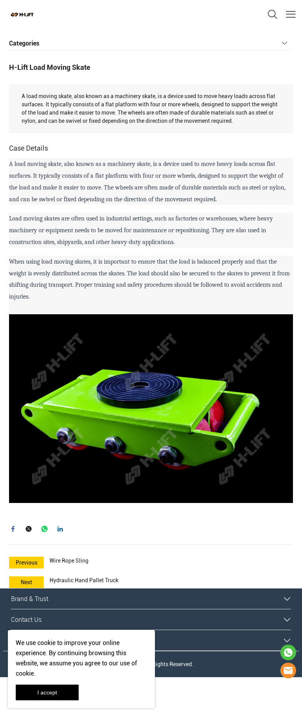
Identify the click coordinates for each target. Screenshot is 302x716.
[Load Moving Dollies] (151, 408)
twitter (29, 529)
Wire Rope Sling (69, 560)
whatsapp (44, 529)
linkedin (60, 529)
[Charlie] (288, 652)
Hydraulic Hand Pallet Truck (84, 580)
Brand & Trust (29, 598)
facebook (13, 529)
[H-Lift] (288, 670)
